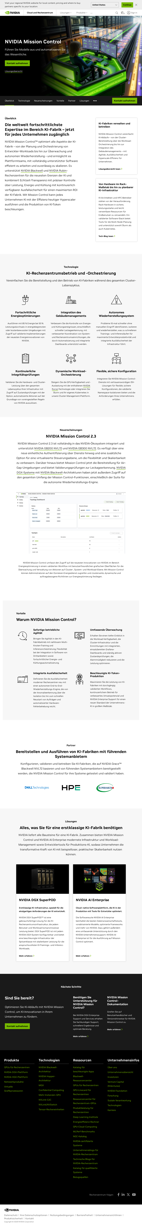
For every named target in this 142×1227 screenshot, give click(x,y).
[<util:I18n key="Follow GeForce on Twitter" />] (128, 1194)
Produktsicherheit (13, 1218)
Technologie (24, 100)
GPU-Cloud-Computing (85, 1126)
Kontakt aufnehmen (17, 1026)
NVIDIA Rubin (58, 170)
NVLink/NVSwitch (48, 1104)
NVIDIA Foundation (117, 1090)
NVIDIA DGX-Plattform (16, 1072)
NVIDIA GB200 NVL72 (48, 448)
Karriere (112, 1110)
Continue (127, 5)
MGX (41, 1085)
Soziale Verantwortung (119, 1100)
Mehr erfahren (26, 956)
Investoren (113, 1077)
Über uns (112, 1067)
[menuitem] (40, 13)
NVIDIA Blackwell (32, 170)
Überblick (9, 100)
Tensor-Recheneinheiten (51, 1109)
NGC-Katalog (80, 1136)
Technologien (114, 1105)
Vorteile (60, 100)
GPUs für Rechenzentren (17, 1067)
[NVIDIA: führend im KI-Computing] (12, 13)
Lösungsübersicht (13, 71)
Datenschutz (10, 1215)
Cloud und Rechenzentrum (40, 12)
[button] (122, 13)
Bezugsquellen (80, 1177)
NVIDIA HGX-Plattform (16, 1077)
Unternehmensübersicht (120, 1072)
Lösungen (65, 12)
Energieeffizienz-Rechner (86, 1121)
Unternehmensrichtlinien (108, 1215)
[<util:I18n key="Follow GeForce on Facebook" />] (118, 1194)
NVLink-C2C (45, 1099)
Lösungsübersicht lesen (110, 169)
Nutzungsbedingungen (62, 1215)
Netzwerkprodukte (14, 1081)
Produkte (81, 12)
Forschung (113, 1095)
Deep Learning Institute (85, 1117)
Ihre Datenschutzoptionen (33, 1215)
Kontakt (29, 1218)
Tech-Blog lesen (106, 236)
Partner (71, 100)
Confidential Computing (51, 1090)
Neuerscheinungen (43, 100)
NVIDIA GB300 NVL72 (82, 448)
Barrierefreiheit (85, 1215)
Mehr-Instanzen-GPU (50, 1095)
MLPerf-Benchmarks (84, 1131)
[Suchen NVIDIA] (117, 12)
